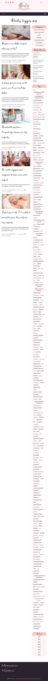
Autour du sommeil (21, 104)
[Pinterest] (6, 3)
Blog (4, 14)
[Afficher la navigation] (45, 14)
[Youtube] (13, 3)
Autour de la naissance (12, 60)
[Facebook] (8, 3)
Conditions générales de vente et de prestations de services (28, 678)
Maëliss (13, 678)
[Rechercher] (41, 3)
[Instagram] (10, 3)
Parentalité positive (21, 60)
